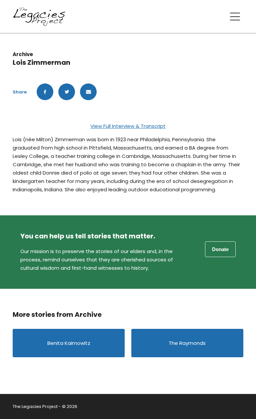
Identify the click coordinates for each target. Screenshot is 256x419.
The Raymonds (187, 343)
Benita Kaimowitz (68, 343)
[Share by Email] (88, 91)
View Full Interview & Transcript (128, 126)
